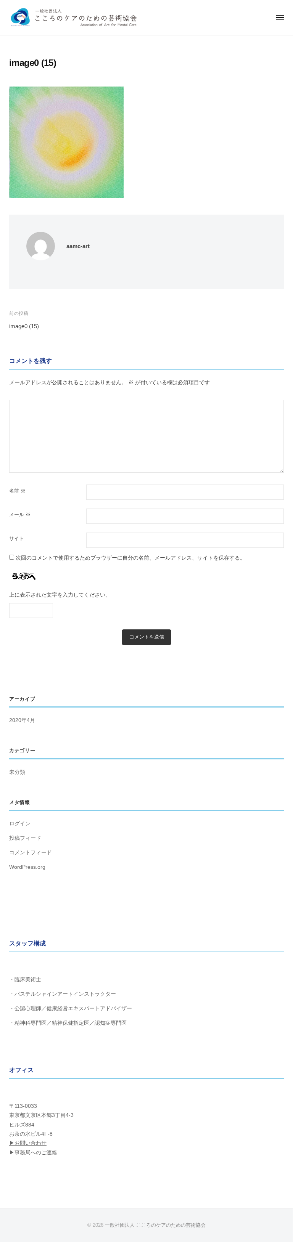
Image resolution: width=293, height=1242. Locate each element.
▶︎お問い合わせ (28, 1143)
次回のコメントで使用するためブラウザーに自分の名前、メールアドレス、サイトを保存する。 (130, 558)
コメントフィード (30, 852)
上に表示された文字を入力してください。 (60, 595)
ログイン (20, 823)
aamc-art (78, 246)
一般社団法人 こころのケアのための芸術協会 (155, 1225)
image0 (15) (24, 326)
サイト (16, 538)
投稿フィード (25, 838)
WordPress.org (27, 867)
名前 (17, 491)
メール (20, 514)
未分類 (17, 772)
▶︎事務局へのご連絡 (33, 1152)
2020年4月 (22, 720)
